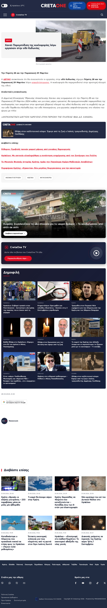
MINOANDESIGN (100, 599)
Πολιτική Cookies (7, 594)
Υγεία (103, 564)
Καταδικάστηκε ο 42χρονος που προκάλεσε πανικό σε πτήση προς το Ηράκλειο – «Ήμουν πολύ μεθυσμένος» (13, 543)
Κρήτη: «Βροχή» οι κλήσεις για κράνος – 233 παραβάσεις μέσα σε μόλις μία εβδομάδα (13, 501)
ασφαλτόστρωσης (40, 83)
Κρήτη (8, 40)
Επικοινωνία (5, 603)
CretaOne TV (21, 15)
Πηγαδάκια (38, 564)
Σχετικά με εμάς (20, 600)
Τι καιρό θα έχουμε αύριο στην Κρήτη (40, 498)
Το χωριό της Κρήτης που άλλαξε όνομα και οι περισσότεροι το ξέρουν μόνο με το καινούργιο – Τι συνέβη (87, 344)
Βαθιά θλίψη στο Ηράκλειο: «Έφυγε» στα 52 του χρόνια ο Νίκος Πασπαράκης (18, 344)
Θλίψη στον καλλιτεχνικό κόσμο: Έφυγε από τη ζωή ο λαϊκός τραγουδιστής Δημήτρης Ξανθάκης (56, 132)
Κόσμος (47, 564)
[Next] (101, 213)
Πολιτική (20, 564)
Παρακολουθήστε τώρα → (18, 258)
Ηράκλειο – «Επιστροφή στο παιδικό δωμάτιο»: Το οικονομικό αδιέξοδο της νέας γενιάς (67, 540)
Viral (91, 564)
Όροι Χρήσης (6, 600)
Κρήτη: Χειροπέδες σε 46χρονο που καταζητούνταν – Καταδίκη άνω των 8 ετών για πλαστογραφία (66, 502)
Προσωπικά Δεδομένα (9, 597)
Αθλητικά (65, 564)
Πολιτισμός (56, 564)
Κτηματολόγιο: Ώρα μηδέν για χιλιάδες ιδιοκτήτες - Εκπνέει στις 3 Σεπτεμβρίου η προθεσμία (52, 308)
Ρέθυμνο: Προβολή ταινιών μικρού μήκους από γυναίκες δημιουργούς (35, 149)
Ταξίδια (74, 564)
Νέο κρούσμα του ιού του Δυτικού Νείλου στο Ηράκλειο (94, 499)
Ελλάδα (12, 564)
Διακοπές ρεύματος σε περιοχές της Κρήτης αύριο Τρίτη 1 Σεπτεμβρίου (92, 540)
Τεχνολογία (83, 564)
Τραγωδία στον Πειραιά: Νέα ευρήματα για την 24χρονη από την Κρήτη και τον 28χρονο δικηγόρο (86, 308)
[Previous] (5, 213)
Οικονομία (28, 564)
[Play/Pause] (53, 214)
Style (97, 564)
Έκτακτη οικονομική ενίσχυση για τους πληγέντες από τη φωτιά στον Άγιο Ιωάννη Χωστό (40, 540)
